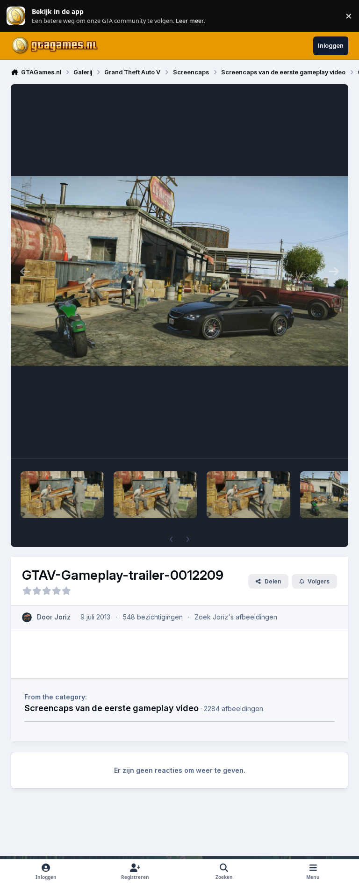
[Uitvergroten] (179, 271)
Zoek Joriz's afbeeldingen (235, 617)
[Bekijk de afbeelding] (62, 494)
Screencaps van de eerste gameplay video (111, 708)
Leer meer (16, 16)
